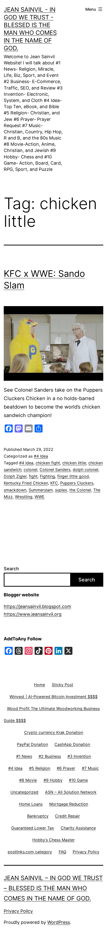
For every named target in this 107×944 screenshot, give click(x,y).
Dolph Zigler (15, 476)
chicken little (74, 462)
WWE (40, 496)
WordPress (58, 922)
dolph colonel (85, 469)
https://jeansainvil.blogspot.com (37, 606)
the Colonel (80, 489)
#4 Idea (41, 456)
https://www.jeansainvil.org (32, 614)
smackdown (15, 489)
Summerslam (41, 489)
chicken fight (48, 462)
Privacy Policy (18, 911)
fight (33, 476)
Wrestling (23, 496)
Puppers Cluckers (76, 482)
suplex (61, 489)
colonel (30, 469)
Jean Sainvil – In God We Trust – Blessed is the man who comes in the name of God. (53, 888)
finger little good (73, 476)
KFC (54, 482)
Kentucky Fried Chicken (26, 482)
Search (11, 568)
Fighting (47, 476)
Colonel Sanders (55, 469)
